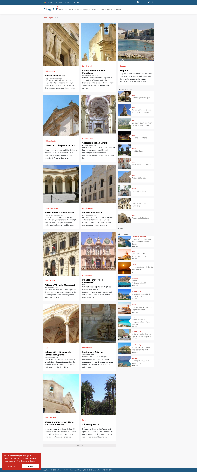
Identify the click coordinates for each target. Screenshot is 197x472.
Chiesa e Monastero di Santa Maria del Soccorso (59, 423)
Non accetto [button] (12, 466)
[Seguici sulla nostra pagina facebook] (145, 2)
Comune (123, 66)
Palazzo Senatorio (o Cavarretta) (92, 281)
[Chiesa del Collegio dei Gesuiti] (61, 115)
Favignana (135, 278)
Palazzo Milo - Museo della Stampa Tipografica (58, 353)
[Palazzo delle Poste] (98, 184)
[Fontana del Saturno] (98, 323)
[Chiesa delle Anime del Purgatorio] (98, 42)
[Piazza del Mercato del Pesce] (61, 184)
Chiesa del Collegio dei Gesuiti (60, 145)
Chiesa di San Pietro (139, 191)
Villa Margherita (90, 424)
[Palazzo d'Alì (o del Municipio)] (61, 254)
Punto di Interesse (51, 208)
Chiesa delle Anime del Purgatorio (93, 71)
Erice (133, 121)
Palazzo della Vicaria (55, 75)
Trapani (50, 18)
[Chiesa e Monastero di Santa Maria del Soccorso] (61, 393)
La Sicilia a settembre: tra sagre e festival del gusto (141, 335)
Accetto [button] (30, 466)
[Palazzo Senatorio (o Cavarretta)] (98, 251)
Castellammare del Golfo (139, 237)
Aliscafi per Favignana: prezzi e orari (140, 361)
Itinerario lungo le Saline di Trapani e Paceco (142, 308)
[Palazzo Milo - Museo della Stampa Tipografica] (61, 323)
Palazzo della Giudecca (140, 218)
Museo (47, 348)
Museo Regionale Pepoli (141, 97)
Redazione (68, 2)
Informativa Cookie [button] (28, 461)
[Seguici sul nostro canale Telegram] (137, 2)
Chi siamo (59, 2)
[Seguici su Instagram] (152, 2)
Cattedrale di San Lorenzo (95, 142)
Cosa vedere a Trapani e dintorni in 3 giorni (141, 255)
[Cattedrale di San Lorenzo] (98, 114)
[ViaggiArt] (51, 9)
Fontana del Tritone (139, 138)
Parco (84, 420)
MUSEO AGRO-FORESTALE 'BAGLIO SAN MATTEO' (142, 124)
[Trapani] (136, 42)
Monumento (87, 348)
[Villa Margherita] (98, 394)
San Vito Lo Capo (137, 291)
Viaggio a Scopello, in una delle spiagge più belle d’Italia (141, 241)
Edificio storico (50, 71)
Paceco (134, 265)
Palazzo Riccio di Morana (141, 164)
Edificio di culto (87, 66)
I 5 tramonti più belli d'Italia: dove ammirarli (142, 268)
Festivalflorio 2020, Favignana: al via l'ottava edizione (141, 321)
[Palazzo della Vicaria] (61, 44)
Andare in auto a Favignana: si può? (139, 281)
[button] (49, 2)
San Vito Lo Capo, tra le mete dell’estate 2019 (141, 348)
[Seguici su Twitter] (148, 2)
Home (45, 18)
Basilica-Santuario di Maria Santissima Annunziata (142, 111)
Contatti (77, 2)
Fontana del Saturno (92, 352)
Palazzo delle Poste (92, 212)
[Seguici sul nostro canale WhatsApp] (141, 2)
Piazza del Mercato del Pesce (59, 212)
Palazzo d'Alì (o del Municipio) (60, 285)
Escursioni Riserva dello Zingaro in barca (141, 295)
